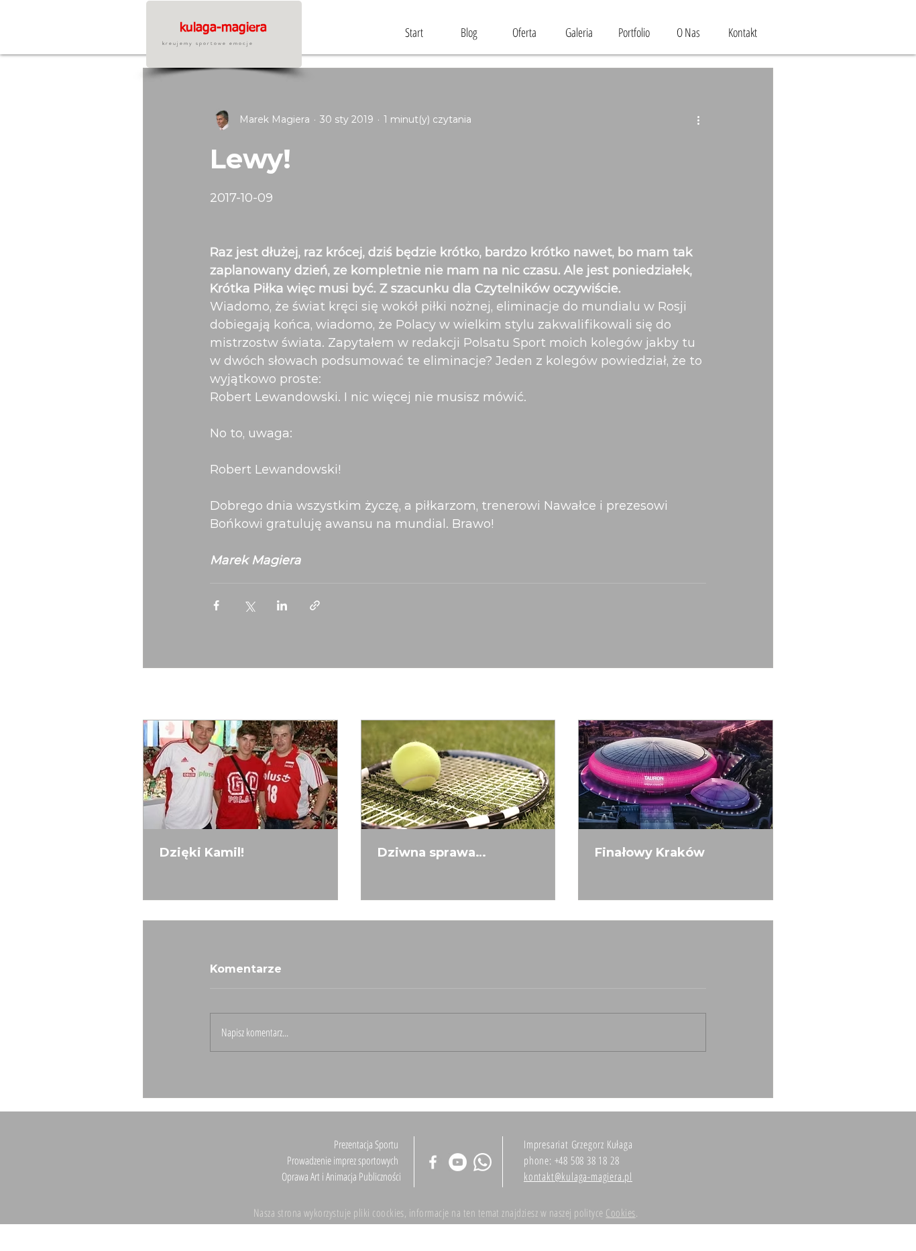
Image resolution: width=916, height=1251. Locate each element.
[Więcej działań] (698, 119)
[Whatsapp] (482, 1162)
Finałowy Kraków (650, 852)
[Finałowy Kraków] (675, 774)
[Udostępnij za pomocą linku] (314, 605)
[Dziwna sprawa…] (458, 774)
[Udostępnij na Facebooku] (216, 605)
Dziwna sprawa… (432, 852)
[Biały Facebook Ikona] (433, 1162)
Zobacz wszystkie (731, 695)
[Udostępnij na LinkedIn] (282, 605)
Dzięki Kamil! (202, 852)
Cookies (620, 1212)
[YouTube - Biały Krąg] (458, 1162)
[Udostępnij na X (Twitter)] (249, 605)
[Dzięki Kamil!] (240, 774)
